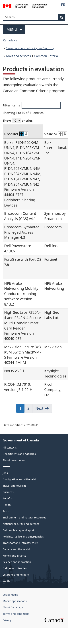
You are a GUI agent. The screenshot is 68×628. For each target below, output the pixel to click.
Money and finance (14, 555)
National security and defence (21, 524)
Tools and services (18, 56)
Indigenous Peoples (15, 568)
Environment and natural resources (24, 517)
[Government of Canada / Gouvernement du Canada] (25, 5)
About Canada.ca (13, 607)
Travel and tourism (14, 485)
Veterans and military (16, 574)
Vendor (50, 134)
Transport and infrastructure (20, 543)
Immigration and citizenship (20, 479)
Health (7, 504)
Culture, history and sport (18, 530)
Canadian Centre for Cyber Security (30, 48)
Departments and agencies (19, 454)
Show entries (17, 120)
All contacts (10, 447)
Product (11, 134)
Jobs (5, 473)
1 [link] (21, 409)
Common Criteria (46, 56)
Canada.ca (10, 40)
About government (14, 460)
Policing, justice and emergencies (23, 536)
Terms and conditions (16, 613)
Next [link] (39, 408)
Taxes (6, 511)
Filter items (11, 105)
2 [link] (29, 409)
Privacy (7, 620)
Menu (12, 29)
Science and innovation (17, 562)
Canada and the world (16, 549)
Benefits (8, 498)
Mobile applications (15, 601)
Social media (10, 594)
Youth (6, 581)
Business (8, 492)
